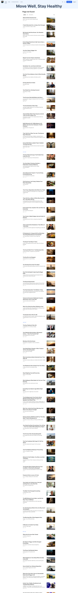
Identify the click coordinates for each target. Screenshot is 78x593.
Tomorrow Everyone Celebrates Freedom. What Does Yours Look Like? (33, 298)
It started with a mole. (27, 492)
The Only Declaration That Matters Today (33, 289)
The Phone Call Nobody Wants (30, 550)
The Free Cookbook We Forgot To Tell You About (33, 442)
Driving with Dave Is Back (29, 82)
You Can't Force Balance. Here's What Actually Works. (34, 75)
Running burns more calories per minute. (30, 383)
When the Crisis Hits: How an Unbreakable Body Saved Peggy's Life (33, 574)
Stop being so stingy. (26, 91)
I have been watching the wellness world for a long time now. (34, 266)
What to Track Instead (27, 374)
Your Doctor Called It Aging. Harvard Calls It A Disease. (34, 217)
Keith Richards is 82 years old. (28, 127)
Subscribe (69, 1)
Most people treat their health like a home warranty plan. (33, 560)
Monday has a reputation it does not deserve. (31, 342)
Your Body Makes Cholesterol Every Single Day (31, 236)
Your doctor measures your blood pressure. (31, 157)
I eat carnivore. (25, 184)
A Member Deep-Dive (27, 535)
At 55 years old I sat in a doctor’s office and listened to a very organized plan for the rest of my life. (34, 317)
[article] (39, 20)
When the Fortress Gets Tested (30, 534)
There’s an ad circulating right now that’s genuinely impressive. (32, 502)
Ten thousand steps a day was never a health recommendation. (31, 167)
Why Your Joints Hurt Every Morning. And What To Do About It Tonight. (33, 409)
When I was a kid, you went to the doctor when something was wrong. (33, 36)
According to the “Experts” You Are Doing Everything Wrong (33, 173)
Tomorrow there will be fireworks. (29, 300)
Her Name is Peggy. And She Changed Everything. (32, 542)
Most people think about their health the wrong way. (32, 435)
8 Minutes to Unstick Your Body (30, 524)
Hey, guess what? (26, 84)
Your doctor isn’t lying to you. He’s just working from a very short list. (32, 483)
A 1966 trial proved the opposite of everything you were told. (34, 227)
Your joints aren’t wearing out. (28, 411)
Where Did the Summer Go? (29, 17)
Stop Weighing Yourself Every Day (31, 373)
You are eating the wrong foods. (29, 175)
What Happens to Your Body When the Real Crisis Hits (33, 558)
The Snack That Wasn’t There (30, 241)
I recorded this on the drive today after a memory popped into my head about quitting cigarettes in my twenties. (33, 68)
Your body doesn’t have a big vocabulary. (30, 428)
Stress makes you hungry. (27, 351)
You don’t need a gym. (27, 526)
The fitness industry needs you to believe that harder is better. (34, 359)
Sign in (74, 1)
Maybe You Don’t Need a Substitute (31, 57)
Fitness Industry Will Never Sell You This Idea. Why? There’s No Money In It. (34, 417)
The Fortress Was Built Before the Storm (33, 97)
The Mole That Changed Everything (31, 491)
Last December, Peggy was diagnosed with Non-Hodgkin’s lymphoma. (33, 99)
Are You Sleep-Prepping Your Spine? (29, 567)
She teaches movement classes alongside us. (31, 544)
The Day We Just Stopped (29, 257)
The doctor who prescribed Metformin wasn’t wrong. (32, 469)
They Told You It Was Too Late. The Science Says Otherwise (33, 134)
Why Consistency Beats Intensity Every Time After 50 (34, 358)
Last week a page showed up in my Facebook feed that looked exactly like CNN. (33, 108)
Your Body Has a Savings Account (31, 90)
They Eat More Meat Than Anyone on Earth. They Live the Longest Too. (33, 114)
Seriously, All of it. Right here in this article (30, 391)
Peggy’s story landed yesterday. (28, 518)
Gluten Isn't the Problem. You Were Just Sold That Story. (33, 457)
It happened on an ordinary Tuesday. (29, 326)
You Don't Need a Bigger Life (30, 50)
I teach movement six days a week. (29, 26)
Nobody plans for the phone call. (29, 551)
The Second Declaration (29, 281)
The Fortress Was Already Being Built (32, 433)
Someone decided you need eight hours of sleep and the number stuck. (33, 192)
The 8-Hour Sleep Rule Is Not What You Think (34, 190)
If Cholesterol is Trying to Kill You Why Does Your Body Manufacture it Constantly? (33, 234)
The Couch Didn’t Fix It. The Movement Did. (33, 250)
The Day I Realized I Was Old (30, 325)
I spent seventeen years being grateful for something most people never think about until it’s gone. (33, 308)
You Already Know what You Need (31, 264)
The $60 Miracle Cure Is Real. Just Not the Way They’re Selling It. (33, 499)
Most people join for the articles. (29, 335)
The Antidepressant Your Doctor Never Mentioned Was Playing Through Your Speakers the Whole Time (32, 399)
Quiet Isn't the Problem (27, 51)
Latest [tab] (25, 14)
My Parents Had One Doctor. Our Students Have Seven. (33, 33)
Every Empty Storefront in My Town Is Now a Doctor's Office (33, 42)
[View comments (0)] (31, 22)
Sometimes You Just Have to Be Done (32, 66)
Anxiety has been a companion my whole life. (31, 251)
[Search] (63, 2)
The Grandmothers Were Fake (30, 105)
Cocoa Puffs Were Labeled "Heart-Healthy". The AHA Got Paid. (33, 143)
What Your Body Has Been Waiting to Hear (33, 306)
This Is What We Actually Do (28, 210)
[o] (51, 527)
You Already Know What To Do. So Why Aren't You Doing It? (34, 508)
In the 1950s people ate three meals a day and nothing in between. (33, 244)
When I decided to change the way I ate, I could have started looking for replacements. (34, 60)
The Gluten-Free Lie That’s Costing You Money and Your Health (33, 460)
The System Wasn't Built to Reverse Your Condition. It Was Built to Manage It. (33, 467)
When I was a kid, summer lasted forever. (30, 19)
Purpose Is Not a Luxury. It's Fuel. (31, 475)
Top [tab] (27, 14)
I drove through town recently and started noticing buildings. (34, 44)
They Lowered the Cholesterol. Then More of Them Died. (34, 225)
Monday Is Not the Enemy (29, 341)
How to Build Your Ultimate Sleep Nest (32, 566)
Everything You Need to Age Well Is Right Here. (33, 389)
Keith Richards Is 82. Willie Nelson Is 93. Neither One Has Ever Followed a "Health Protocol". (32, 125)
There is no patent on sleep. (28, 451)
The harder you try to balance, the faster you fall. (32, 77)
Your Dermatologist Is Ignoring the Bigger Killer (33, 272)
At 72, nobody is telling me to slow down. (30, 476)
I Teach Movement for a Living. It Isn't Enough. (34, 25)
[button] (6, 2)
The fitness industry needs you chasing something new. (33, 419)
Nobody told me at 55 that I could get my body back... (33, 219)
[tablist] (28, 15)
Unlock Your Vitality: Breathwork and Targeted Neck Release (32, 584)
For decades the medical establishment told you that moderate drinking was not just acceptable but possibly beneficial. (33, 201)
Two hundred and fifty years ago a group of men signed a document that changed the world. (33, 292)
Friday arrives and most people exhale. (30, 367)
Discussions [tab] (31, 14)
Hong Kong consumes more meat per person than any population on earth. (33, 117)
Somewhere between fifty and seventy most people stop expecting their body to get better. (33, 511)
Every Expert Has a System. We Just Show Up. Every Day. (34, 208)
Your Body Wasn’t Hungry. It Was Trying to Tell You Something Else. (33, 349)
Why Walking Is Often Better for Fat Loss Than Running (34, 381)
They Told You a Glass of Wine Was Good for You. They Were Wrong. (33, 199)
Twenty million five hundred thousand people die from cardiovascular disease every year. (33, 275)
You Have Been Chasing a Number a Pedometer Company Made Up (31, 164)
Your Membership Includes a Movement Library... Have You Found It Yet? (32, 333)
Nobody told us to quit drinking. (29, 258)
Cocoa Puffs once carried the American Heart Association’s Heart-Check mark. (33, 146)
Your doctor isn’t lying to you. (28, 485)
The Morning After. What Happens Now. (32, 517)
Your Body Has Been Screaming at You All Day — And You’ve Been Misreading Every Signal (34, 426)
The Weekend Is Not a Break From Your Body (34, 365)
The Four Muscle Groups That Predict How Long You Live (33, 155)
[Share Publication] (65, 2)
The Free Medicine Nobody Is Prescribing (33, 449)
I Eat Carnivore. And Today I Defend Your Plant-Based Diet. (33, 182)
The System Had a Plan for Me (30, 314)
